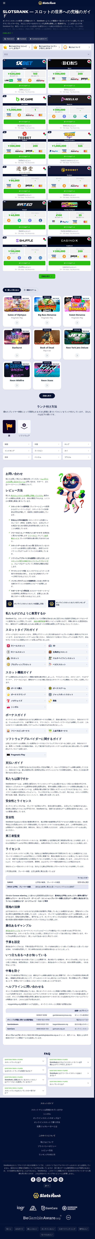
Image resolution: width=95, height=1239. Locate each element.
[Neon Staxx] (47, 375)
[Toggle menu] (4, 3)
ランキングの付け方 (47, 1154)
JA (46, 1186)
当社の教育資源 (39, 621)
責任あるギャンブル (13, 931)
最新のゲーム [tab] (31, 290)
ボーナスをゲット (24, 85)
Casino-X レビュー (69, 267)
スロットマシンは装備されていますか (47, 1109)
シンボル (47, 1114)
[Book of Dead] (47, 344)
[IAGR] (21, 1208)
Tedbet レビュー (24, 160)
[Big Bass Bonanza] (47, 311)
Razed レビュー (24, 231)
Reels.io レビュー (69, 125)
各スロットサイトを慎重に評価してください (27, 495)
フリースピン (33, 535)
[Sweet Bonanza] (77, 311)
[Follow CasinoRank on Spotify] (55, 1179)
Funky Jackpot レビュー (69, 231)
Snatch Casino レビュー (70, 160)
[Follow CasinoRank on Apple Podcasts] (61, 1179)
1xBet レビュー (24, 89)
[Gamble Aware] (42, 1217)
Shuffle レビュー (24, 267)
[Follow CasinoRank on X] (44, 1179)
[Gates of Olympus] (17, 311)
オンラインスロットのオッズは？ (47, 1118)
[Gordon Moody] (69, 1208)
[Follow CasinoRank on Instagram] (38, 1179)
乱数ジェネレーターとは (47, 1126)
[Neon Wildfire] (17, 375)
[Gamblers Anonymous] (33, 1208)
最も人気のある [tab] (13, 290)
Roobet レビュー (69, 195)
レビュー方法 (47, 1150)
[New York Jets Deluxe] (77, 344)
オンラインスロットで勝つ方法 (47, 1122)
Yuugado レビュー (25, 195)
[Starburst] (17, 344)
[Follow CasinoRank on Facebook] (33, 1179)
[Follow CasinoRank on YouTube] (50, 1179)
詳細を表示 (46, 276)
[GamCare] (49, 1208)
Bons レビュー (69, 89)
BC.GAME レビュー (25, 125)
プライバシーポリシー (47, 1146)
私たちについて (47, 1142)
